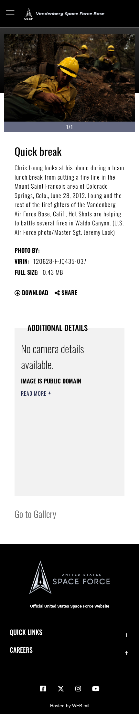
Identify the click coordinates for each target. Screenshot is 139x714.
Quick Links (26, 632)
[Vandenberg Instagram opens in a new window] (78, 689)
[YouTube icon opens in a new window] (96, 689)
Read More (34, 393)
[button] (10, 13)
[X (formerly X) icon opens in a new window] (61, 689)
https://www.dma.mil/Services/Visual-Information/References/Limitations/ (60, 475)
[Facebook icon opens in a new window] (43, 689)
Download (34, 292)
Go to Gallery (35, 514)
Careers (21, 650)
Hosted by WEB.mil (69, 705)
